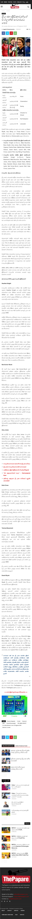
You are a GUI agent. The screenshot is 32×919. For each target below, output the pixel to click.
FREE (3, 723)
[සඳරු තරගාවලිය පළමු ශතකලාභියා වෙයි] (6, 769)
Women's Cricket (6, 727)
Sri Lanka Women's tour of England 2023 (11, 725)
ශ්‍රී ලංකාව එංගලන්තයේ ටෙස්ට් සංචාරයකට (14, 467)
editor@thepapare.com (21, 894)
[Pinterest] (11, 33)
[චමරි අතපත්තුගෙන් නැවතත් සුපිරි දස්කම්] (6, 813)
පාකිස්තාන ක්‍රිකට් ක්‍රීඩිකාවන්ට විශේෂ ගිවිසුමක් (16, 470)
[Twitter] (7, 33)
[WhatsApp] (15, 33)
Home (3, 11)
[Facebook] (3, 33)
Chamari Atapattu (11, 721)
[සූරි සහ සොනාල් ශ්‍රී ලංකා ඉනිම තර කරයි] (6, 761)
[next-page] (5, 775)
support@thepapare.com (21, 896)
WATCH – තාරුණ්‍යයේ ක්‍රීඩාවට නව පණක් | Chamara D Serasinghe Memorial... (21, 846)
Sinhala (8, 11)
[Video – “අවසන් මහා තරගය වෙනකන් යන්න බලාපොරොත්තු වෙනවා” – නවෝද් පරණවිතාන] (6, 796)
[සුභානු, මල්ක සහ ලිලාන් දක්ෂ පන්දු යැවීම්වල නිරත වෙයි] (6, 752)
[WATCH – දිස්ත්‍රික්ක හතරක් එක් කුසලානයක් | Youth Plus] (6, 838)
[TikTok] (7, 901)
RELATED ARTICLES (8, 746)
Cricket (18, 721)
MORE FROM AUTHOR (21, 746)
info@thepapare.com (15, 899)
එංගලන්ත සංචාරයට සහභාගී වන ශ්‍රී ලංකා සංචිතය (16, 464)
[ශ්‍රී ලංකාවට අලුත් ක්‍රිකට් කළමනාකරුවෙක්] (6, 804)
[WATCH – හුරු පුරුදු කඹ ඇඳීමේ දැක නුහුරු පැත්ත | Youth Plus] (6, 830)
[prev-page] (3, 775)
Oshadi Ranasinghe (11, 723)
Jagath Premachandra (9, 29)
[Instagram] (4, 901)
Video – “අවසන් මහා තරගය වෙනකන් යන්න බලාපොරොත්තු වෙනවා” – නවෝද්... (20, 795)
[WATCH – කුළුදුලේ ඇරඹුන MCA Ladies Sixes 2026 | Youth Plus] (6, 855)
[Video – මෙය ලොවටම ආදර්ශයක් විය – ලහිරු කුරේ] (6, 787)
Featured (24, 721)
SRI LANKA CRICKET (22, 723)
